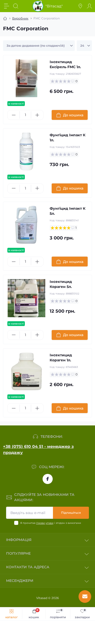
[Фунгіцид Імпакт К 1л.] (26, 151)
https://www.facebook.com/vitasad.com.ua (48, 479)
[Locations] (80, 6)
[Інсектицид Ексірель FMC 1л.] (26, 78)
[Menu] (6, 6)
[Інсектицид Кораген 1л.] (26, 372)
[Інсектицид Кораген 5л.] (26, 298)
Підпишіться (71, 513)
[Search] (15, 6)
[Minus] (14, 115)
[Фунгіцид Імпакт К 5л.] (26, 225)
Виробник (20, 18)
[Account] (89, 6)
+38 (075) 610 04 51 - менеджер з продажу (38, 449)
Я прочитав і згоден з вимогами (50, 523)
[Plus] (37, 115)
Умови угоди (44, 523)
